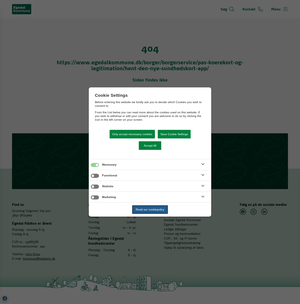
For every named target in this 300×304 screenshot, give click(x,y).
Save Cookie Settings (174, 134)
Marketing (109, 197)
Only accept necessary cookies (132, 134)
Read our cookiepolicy (150, 209)
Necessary (109, 164)
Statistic (107, 186)
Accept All (150, 145)
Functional (109, 175)
